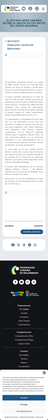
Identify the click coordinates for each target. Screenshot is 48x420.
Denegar (24, 404)
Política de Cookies (11, 417)
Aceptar (24, 398)
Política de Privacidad (26, 417)
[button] (44, 373)
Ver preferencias (24, 411)
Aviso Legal (39, 417)
